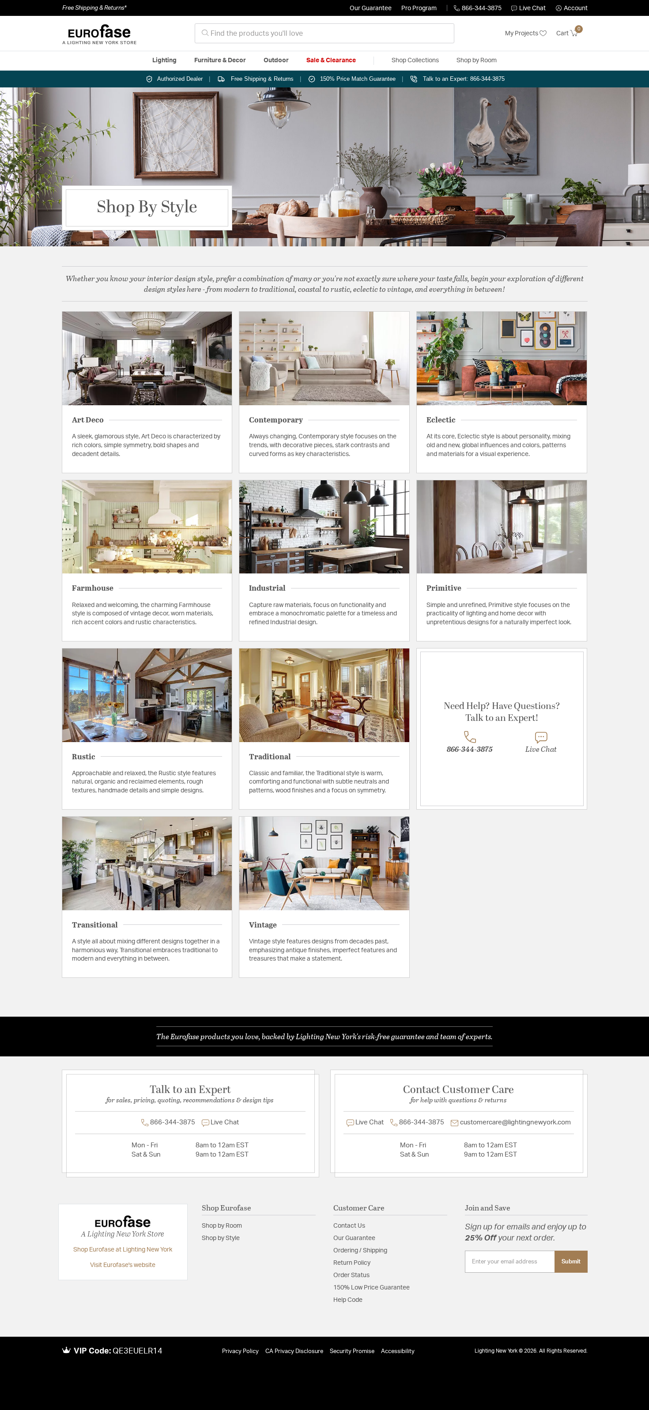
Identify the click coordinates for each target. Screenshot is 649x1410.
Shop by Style (221, 1238)
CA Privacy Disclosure (294, 1351)
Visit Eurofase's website (122, 1265)
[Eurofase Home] (99, 33)
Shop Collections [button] (415, 60)
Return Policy (351, 1263)
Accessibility (398, 1351)
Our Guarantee (371, 8)
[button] (572, 8)
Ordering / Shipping (360, 1251)
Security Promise (352, 1351)
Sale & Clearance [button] (331, 60)
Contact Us (349, 1226)
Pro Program (419, 8)
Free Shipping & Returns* (94, 8)
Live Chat (532, 8)
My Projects (522, 33)
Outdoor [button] (276, 60)
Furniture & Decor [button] (220, 60)
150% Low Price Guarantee (371, 1288)
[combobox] (324, 33)
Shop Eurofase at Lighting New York (122, 1250)
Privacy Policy (240, 1351)
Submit (571, 1262)
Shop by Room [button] (477, 60)
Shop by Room (222, 1226)
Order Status (351, 1275)
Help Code (347, 1300)
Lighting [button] (164, 60)
